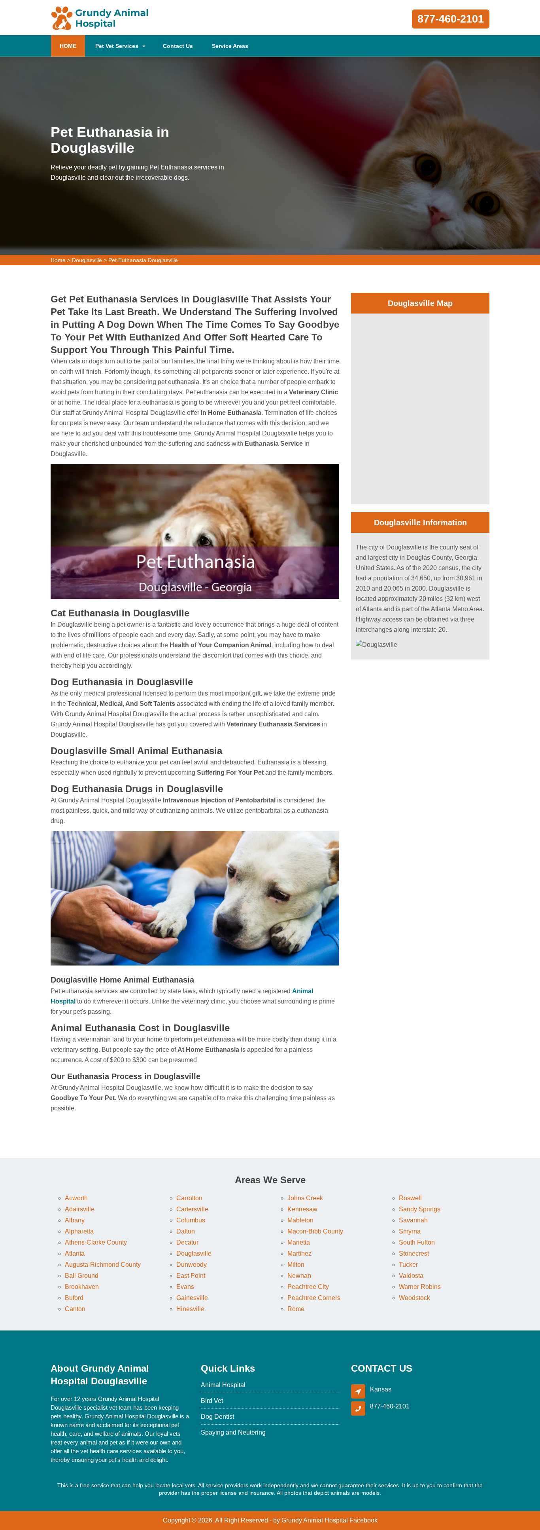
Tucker (408, 1264)
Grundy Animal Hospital (314, 1520)
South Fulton (417, 1242)
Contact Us (178, 46)
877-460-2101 (450, 19)
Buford (74, 1297)
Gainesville (192, 1297)
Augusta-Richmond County (103, 1264)
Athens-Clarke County (96, 1242)
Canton (75, 1309)
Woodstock (414, 1297)
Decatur (187, 1242)
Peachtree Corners (313, 1297)
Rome (295, 1309)
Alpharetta (79, 1231)
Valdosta (411, 1275)
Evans (185, 1286)
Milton (295, 1264)
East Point (190, 1275)
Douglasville (87, 260)
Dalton (185, 1231)
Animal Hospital (223, 1385)
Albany (75, 1220)
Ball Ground (81, 1275)
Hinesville (190, 1309)
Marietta (298, 1242)
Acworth (76, 1198)
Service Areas (230, 46)
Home (58, 260)
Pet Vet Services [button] (116, 46)
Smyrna (410, 1231)
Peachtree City (308, 1286)
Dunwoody (191, 1264)
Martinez (299, 1253)
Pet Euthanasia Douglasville (143, 260)
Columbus (190, 1220)
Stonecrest (414, 1253)
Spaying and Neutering (233, 1432)
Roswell (410, 1198)
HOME (72, 45)
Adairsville (79, 1209)
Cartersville (192, 1209)
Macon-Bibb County (315, 1231)
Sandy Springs (419, 1209)
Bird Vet (212, 1400)
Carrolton (189, 1198)
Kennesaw (302, 1209)
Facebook (363, 1520)
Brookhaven (82, 1286)
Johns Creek (305, 1198)
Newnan (299, 1275)
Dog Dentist (217, 1416)
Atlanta (75, 1253)
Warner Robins (420, 1286)
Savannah (413, 1220)
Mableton (300, 1220)
